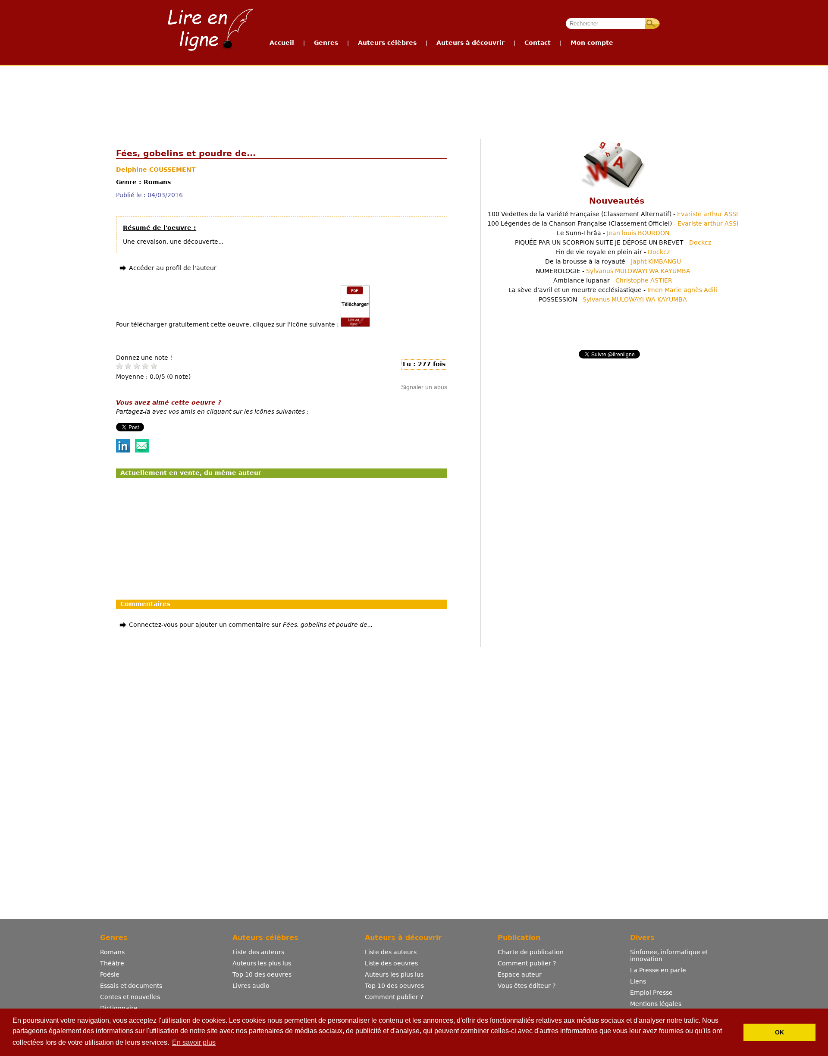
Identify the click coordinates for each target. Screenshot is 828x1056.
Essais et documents (131, 985)
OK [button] (779, 1032)
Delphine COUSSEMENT (156, 169)
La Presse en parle (658, 970)
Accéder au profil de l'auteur (172, 267)
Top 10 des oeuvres (262, 974)
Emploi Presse (651, 992)
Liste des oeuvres (391, 963)
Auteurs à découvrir (470, 42)
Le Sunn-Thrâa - (613, 232)
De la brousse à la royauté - (613, 261)
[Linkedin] (123, 450)
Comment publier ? (394, 996)
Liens (638, 981)
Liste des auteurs (258, 952)
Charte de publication (531, 952)
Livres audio (251, 985)
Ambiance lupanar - (612, 280)
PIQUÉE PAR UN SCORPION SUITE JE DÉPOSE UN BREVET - (613, 242)
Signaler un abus (424, 386)
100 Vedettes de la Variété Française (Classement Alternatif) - (613, 214)
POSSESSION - (613, 299)
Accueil (282, 42)
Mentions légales (655, 1003)
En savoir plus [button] (194, 1042)
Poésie (109, 974)
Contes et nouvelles (130, 996)
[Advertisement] (414, 98)
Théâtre (112, 963)
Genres (326, 42)
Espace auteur (520, 974)
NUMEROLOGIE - (613, 270)
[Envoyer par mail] (142, 450)
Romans (112, 952)
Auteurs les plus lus (261, 963)
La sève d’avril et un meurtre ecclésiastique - (612, 289)
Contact (537, 42)
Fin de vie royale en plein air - (613, 251)
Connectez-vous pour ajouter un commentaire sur (251, 624)
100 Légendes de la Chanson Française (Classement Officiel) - (612, 223)
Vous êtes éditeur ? (526, 985)
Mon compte (592, 42)
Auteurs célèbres (387, 42)
